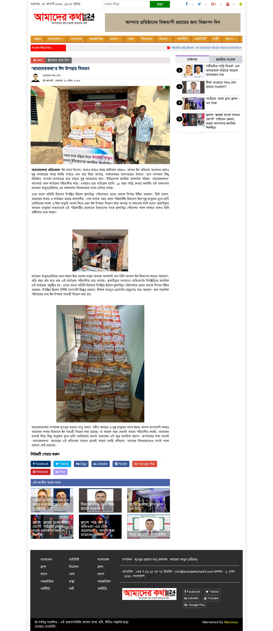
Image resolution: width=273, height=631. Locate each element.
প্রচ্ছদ (37, 39)
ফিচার (163, 39)
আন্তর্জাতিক (96, 39)
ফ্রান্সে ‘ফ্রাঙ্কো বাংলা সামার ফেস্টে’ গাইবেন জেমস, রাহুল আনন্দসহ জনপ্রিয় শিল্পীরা (51, 528)
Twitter (63, 464)
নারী (216, 39)
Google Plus (146, 464)
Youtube (213, 598)
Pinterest (41, 472)
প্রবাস (114, 39)
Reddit (122, 464)
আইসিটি (200, 39)
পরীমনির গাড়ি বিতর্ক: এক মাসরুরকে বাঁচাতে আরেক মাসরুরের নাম (196, 48)
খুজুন (160, 4)
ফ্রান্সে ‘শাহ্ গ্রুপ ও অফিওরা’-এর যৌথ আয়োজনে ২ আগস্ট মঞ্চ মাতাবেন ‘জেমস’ (98, 528)
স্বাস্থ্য (71, 581)
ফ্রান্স (60, 60)
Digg (82, 464)
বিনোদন (146, 39)
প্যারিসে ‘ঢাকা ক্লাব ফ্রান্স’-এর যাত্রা (147, 506)
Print (61, 472)
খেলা (130, 39)
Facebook (41, 464)
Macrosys (231, 622)
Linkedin (102, 464)
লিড (67, 60)
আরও (229, 39)
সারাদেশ (76, 39)
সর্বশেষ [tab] (192, 59)
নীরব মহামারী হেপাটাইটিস (147, 534)
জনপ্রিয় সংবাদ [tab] (225, 59)
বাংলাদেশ (55, 39)
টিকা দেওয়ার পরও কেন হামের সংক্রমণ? (97, 506)
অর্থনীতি (182, 39)
